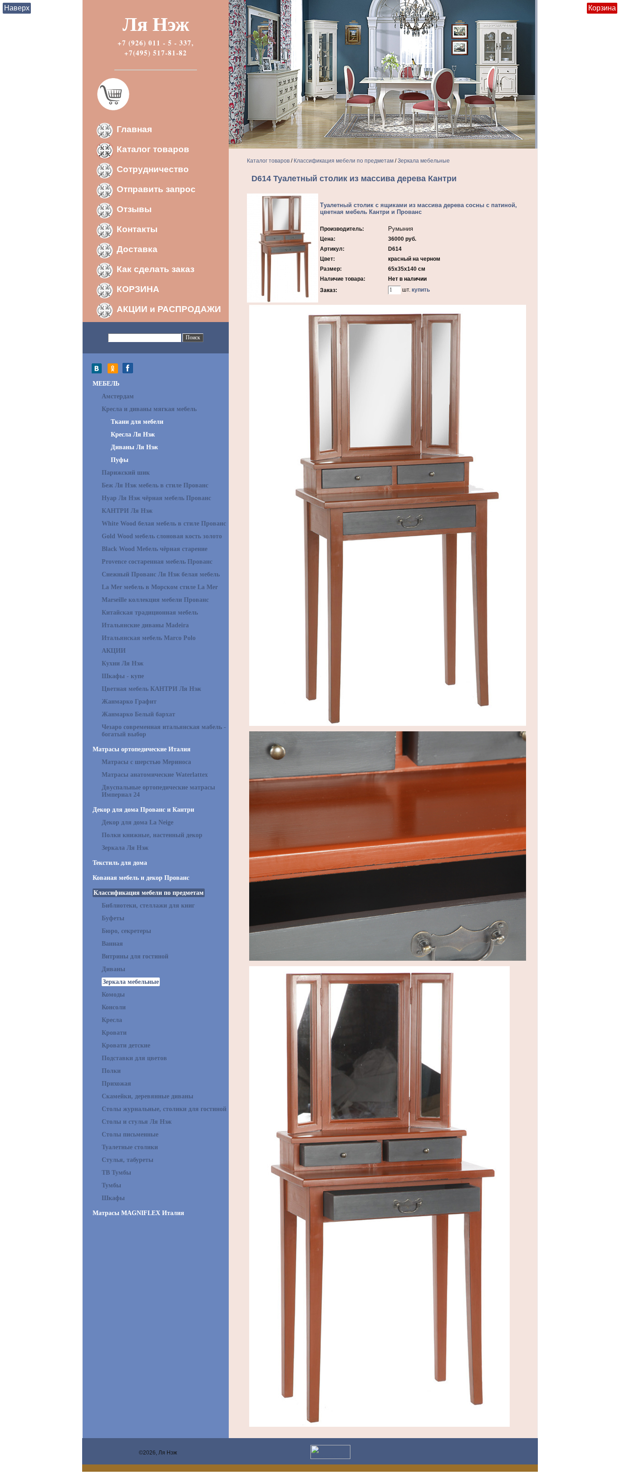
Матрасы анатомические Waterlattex (155, 774)
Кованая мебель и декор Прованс (141, 877)
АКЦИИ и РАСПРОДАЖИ (169, 309)
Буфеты (113, 918)
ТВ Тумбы (116, 1172)
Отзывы (134, 209)
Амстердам (118, 396)
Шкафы (113, 1198)
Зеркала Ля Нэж (125, 847)
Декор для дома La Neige (137, 822)
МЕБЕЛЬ (106, 383)
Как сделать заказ (155, 269)
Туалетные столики (130, 1147)
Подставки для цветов (134, 1058)
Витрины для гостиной (135, 956)
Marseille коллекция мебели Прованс (155, 599)
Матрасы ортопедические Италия (142, 749)
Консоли (114, 1007)
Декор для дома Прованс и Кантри (143, 809)
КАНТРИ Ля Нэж (127, 510)
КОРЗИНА (138, 289)
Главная (134, 129)
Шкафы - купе (123, 676)
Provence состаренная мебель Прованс (157, 561)
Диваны (113, 969)
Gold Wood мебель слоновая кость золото (162, 536)
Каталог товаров (153, 149)
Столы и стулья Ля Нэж (137, 1121)
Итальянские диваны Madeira (145, 625)
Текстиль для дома (120, 862)
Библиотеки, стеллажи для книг (148, 905)
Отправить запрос (156, 189)
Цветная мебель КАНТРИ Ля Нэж (151, 688)
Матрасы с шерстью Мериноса (146, 762)
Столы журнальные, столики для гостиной (164, 1109)
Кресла (112, 1020)
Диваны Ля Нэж (134, 447)
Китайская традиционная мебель (150, 612)
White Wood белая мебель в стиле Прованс (164, 523)
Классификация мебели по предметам (148, 892)
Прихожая (116, 1083)
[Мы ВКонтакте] (99, 371)
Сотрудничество (153, 169)
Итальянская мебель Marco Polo (149, 638)
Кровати (114, 1032)
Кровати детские (126, 1045)
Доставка (137, 249)
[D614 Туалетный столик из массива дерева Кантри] (282, 301)
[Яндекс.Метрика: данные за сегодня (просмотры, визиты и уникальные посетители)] (330, 1452)
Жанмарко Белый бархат (138, 714)
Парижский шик (126, 472)
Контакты (137, 229)
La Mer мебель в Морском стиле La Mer (160, 587)
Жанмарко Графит (129, 701)
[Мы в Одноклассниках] (113, 371)
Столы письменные (130, 1134)
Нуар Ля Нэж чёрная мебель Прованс (156, 498)
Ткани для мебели (137, 421)
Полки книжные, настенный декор (152, 835)
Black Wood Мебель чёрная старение (154, 549)
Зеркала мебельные (131, 981)
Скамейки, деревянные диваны (147, 1096)
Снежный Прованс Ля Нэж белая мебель (161, 574)
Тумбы (111, 1185)
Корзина (602, 8)
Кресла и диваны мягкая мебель (149, 409)
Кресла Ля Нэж (133, 434)
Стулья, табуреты (127, 1159)
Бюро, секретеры (126, 931)
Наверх (17, 8)
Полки (111, 1070)
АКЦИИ (114, 650)
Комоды (113, 994)
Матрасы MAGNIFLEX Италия (138, 1213)
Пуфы (119, 460)
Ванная (112, 943)
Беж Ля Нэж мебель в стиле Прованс (155, 485)
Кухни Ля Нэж (122, 663)
